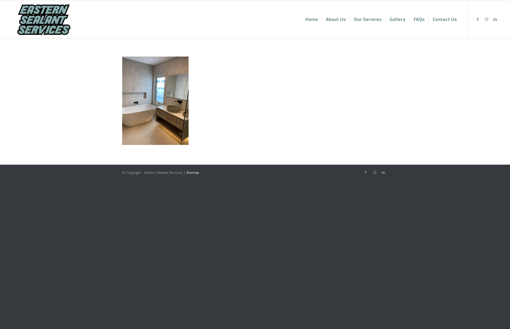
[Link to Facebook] (477, 19)
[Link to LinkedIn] (495, 19)
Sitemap (192, 172)
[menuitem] (311, 19)
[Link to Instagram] (486, 19)
